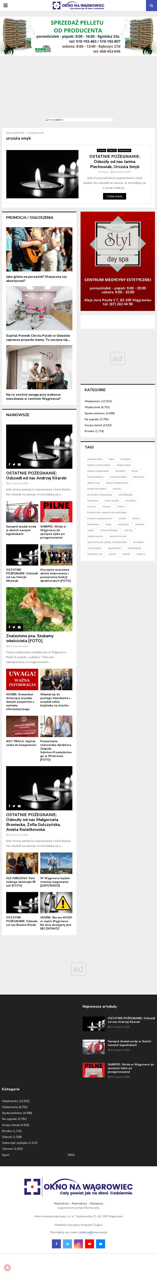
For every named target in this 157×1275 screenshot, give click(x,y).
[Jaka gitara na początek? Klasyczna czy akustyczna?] (39, 249)
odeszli (117, 489)
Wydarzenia (92, 407)
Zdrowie (7, 1149)
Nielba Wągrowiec (117, 483)
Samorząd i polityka (14, 1143)
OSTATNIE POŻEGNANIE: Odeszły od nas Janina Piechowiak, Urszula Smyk (114, 161)
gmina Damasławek (98, 465)
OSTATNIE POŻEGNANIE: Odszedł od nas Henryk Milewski (22, 575)
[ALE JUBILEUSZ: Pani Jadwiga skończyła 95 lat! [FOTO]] (22, 863)
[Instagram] (78, 1243)
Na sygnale (92, 419)
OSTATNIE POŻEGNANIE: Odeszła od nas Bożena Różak (21, 921)
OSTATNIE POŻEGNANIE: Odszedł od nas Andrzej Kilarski (36, 475)
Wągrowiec (114, 548)
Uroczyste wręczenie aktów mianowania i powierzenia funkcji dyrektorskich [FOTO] (55, 575)
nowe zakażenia (96, 489)
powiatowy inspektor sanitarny (107, 512)
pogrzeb (130, 500)
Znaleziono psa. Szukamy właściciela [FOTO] (30, 638)
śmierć (126, 554)
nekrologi (93, 483)
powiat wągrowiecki (99, 518)
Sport (5, 1155)
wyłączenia (94, 548)
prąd (109, 524)
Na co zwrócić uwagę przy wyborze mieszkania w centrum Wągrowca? (33, 396)
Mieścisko (139, 477)
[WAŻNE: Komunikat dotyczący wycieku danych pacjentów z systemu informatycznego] (22, 679)
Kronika (101, 150)
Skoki (90, 530)
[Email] (100, 1243)
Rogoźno (123, 524)
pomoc (121, 506)
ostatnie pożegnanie (99, 495)
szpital (128, 530)
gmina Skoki (124, 465)
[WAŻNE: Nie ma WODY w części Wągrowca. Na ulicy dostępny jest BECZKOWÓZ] (56, 903)
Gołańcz (120, 471)
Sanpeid (140, 524)
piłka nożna (112, 500)
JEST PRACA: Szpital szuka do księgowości (21, 743)
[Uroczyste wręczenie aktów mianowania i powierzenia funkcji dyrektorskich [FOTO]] (56, 555)
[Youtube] (89, 1243)
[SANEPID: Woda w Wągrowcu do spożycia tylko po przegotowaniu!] (56, 512)
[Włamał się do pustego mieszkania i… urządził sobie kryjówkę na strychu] (56, 679)
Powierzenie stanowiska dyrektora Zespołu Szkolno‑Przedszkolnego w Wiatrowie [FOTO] (56, 750)
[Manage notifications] (7, 1267)
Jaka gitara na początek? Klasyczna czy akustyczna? (36, 278)
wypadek (138, 542)
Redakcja (103, 172)
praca (135, 518)
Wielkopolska (118, 536)
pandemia (92, 500)
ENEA (111, 459)
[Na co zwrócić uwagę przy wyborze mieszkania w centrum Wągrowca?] (39, 367)
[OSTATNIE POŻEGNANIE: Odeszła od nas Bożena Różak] (22, 903)
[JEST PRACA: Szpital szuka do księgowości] (22, 726)
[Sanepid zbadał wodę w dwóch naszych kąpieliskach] (22, 512)
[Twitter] (67, 1243)
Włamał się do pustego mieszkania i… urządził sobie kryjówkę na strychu (56, 699)
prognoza (93, 524)
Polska (106, 506)
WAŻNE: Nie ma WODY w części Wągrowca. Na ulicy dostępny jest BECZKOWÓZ (56, 923)
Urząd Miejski (95, 536)
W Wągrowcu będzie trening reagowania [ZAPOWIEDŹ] (55, 882)
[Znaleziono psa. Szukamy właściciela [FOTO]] (39, 609)
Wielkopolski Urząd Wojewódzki (107, 542)
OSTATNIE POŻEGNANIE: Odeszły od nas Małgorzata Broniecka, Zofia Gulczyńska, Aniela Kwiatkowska (33, 822)
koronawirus (95, 477)
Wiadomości (124, 150)
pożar (122, 518)
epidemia (126, 459)
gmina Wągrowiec (98, 471)
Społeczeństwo (95, 413)
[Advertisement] (78, 89)
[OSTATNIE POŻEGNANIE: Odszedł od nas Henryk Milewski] (22, 555)
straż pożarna (109, 530)
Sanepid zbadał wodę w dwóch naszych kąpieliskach (21, 530)
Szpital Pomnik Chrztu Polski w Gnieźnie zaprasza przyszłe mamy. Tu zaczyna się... (38, 337)
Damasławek (94, 459)
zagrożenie (134, 548)
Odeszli (112, 150)
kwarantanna (118, 477)
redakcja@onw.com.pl (93, 1232)
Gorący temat (93, 425)
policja (91, 506)
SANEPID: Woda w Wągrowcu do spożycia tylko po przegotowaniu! (53, 532)
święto (141, 554)
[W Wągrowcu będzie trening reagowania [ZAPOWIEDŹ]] (56, 863)
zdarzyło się (94, 554)
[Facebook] (56, 1243)
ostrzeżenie (125, 495)
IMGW (135, 471)
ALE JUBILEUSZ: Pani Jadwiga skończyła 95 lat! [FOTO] (21, 882)
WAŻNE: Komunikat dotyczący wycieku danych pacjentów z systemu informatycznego (20, 701)
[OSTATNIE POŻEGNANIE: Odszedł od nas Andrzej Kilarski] (39, 447)
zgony (112, 554)
